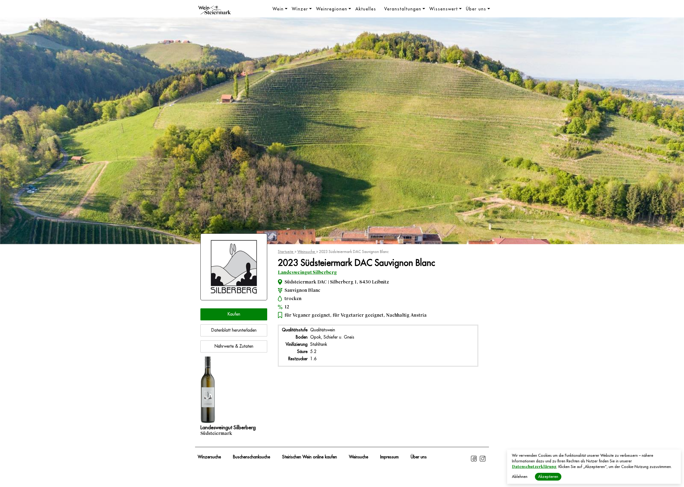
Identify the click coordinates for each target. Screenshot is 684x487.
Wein (278, 9)
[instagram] (482, 461)
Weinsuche (306, 252)
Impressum (389, 457)
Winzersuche (209, 457)
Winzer (300, 9)
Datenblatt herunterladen (233, 330)
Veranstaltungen (402, 9)
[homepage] (214, 11)
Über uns (476, 9)
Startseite (286, 252)
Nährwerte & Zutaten (234, 346)
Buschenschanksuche (251, 457)
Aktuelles (365, 9)
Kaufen (234, 314)
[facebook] (474, 461)
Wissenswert (443, 9)
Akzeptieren (548, 476)
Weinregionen (331, 9)
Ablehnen (519, 476)
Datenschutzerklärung (534, 466)
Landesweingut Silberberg (307, 272)
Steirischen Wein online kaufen (309, 457)
